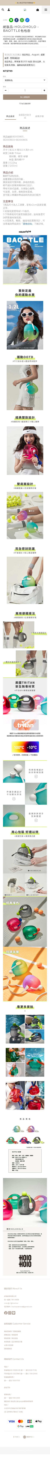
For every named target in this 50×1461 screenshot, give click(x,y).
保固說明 (15, 1335)
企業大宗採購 (8, 1345)
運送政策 (7, 1338)
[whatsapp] (22, 20)
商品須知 (15, 1338)
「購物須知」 (27, 223)
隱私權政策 (8, 1349)
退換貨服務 (17, 1331)
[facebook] (16, 20)
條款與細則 (8, 1331)
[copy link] (27, 20)
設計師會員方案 (17, 1342)
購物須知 (7, 1335)
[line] (11, 20)
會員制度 (7, 1342)
